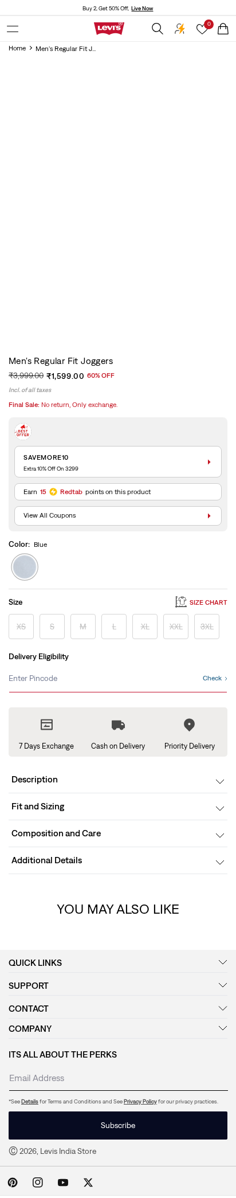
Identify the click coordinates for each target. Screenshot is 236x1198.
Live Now (142, 8)
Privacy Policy (140, 1101)
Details (29, 1101)
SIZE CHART (208, 602)
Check (212, 678)
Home (17, 48)
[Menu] (12, 29)
